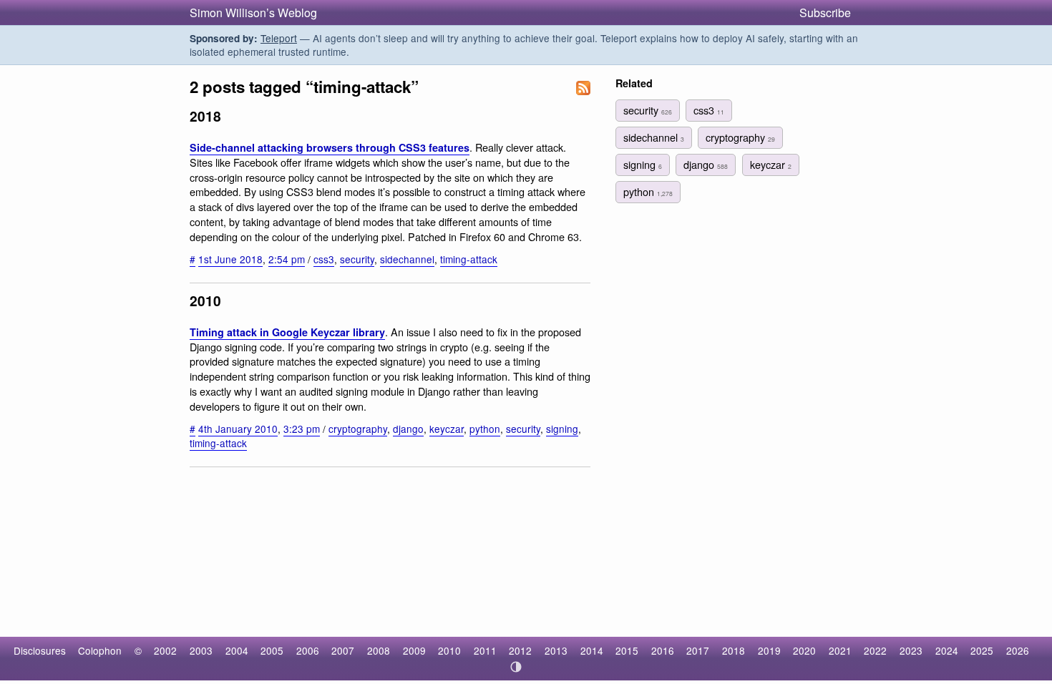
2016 (662, 650)
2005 (271, 650)
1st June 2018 (230, 259)
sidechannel (407, 259)
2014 (591, 650)
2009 (414, 650)
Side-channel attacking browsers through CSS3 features (329, 147)
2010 (449, 650)
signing (562, 428)
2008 (378, 650)
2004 (236, 650)
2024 (946, 650)
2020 (804, 650)
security (357, 259)
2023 (911, 650)
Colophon (100, 650)
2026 (1017, 650)
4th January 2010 (238, 428)
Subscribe (825, 12)
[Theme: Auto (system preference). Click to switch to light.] (516, 666)
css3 (323, 259)
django (408, 428)
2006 (307, 650)
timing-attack (468, 259)
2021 (840, 650)
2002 (165, 650)
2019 (769, 650)
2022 (875, 650)
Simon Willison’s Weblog (253, 12)
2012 (520, 650)
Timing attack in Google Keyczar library (287, 332)
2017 (697, 650)
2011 (485, 650)
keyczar (446, 428)
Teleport (278, 38)
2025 (981, 650)
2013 (556, 650)
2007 (342, 650)
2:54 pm (286, 259)
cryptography (357, 428)
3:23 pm (301, 428)
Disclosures (40, 650)
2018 (733, 650)
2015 (626, 650)
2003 (201, 650)
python (484, 428)
